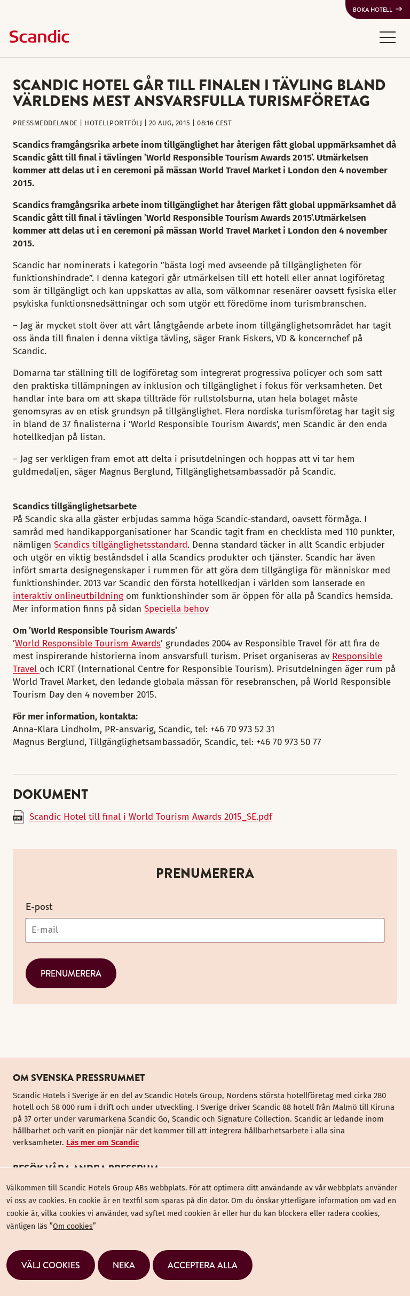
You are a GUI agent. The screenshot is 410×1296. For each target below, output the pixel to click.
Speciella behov (176, 608)
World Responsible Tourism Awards (88, 643)
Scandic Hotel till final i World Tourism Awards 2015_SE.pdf (150, 816)
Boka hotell (372, 9)
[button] (387, 37)
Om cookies (73, 1226)
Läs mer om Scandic (102, 1142)
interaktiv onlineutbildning (68, 596)
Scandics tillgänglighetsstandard (120, 544)
